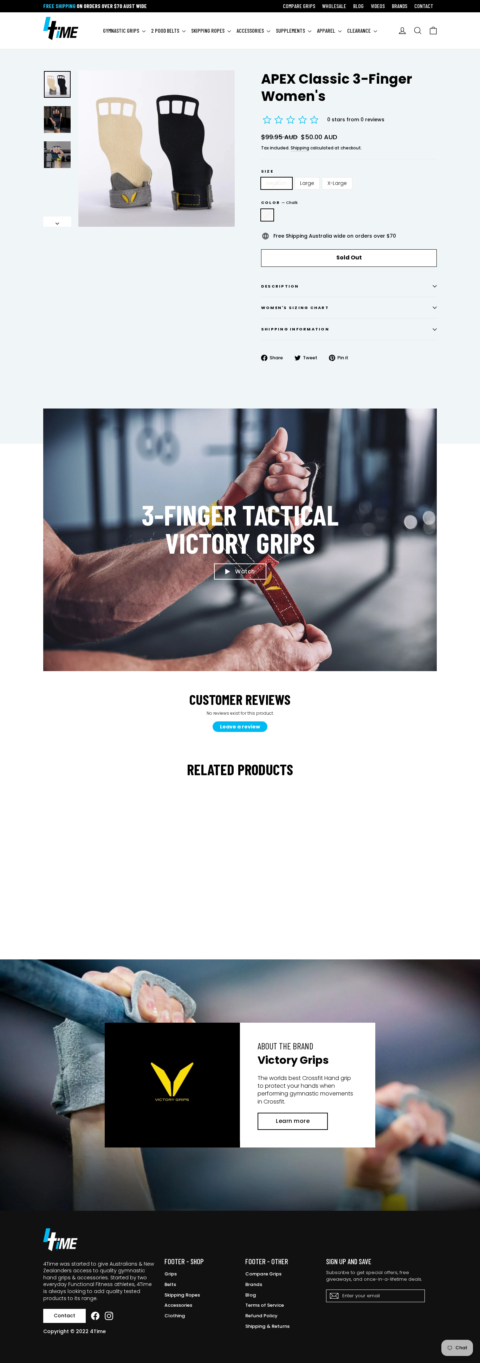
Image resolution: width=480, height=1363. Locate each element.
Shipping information (295, 329)
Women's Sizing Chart (295, 307)
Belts (170, 1284)
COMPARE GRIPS (299, 5)
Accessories (178, 1305)
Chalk (267, 215)
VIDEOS (378, 5)
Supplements (291, 30)
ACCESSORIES (250, 30)
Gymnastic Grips (121, 30)
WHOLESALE (334, 5)
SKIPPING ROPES (208, 30)
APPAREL (326, 30)
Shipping (300, 148)
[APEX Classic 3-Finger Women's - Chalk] (48, 920)
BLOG (358, 5)
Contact (64, 1315)
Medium (276, 183)
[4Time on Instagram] (109, 1316)
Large (307, 183)
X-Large (337, 183)
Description (280, 286)
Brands (253, 1284)
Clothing (174, 1315)
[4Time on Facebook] (95, 1316)
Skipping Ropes (182, 1295)
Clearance (359, 30)
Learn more (293, 1121)
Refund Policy (261, 1315)
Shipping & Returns (267, 1326)
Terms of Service (264, 1305)
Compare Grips (263, 1274)
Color (279, 202)
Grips (170, 1274)
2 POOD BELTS (165, 30)
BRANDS (399, 5)
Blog (250, 1295)
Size (267, 171)
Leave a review (240, 726)
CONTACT (423, 5)
